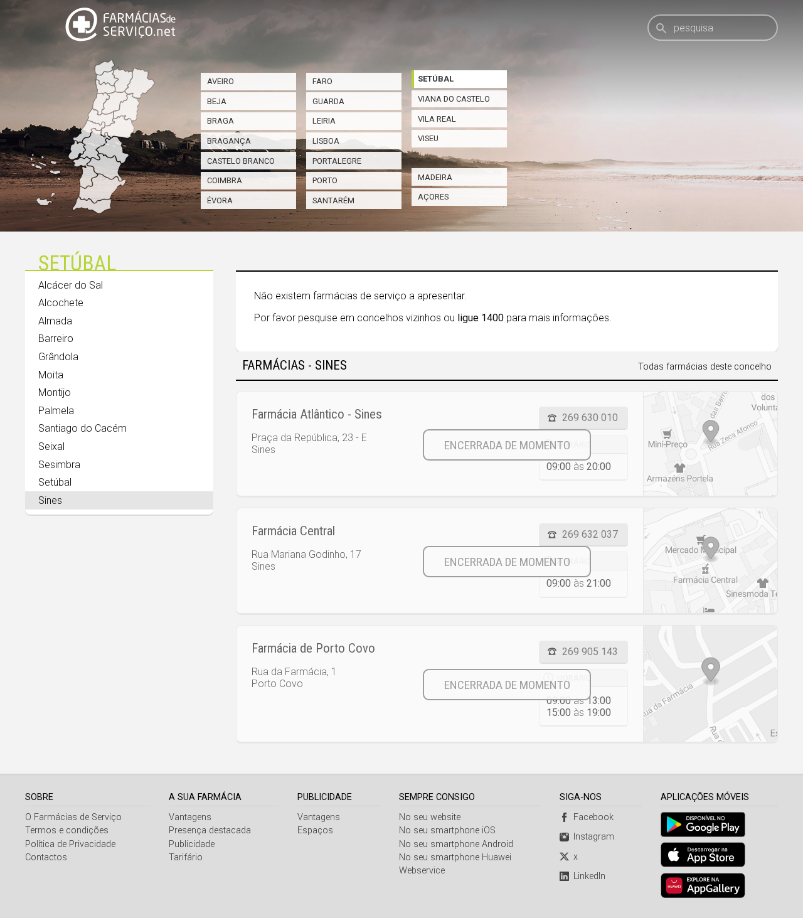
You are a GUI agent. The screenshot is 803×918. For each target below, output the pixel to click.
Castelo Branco (241, 161)
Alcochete (60, 303)
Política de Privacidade (70, 844)
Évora (220, 200)
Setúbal (436, 78)
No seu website (429, 817)
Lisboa (325, 141)
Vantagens (190, 817)
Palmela (56, 411)
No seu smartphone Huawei (455, 857)
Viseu (428, 138)
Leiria (324, 120)
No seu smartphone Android (456, 844)
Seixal (51, 446)
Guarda (328, 101)
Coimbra (224, 180)
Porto (325, 180)
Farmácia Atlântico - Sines (317, 414)
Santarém (333, 200)
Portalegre (336, 161)
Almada (55, 321)
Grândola (58, 357)
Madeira (435, 177)
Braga (220, 120)
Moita (50, 375)
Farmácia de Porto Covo (313, 648)
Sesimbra (59, 465)
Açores (433, 196)
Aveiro (220, 81)
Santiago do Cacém (82, 428)
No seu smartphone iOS (447, 830)
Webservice (422, 870)
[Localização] (710, 444)
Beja (216, 101)
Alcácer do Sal (70, 285)
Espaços (315, 830)
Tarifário (186, 857)
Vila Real (437, 119)
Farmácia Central (293, 530)
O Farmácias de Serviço (73, 817)
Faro (322, 81)
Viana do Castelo (454, 99)
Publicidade (192, 844)
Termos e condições (67, 830)
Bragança (229, 141)
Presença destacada (210, 830)
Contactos (46, 857)
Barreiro (55, 338)
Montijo (54, 392)
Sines (50, 500)
